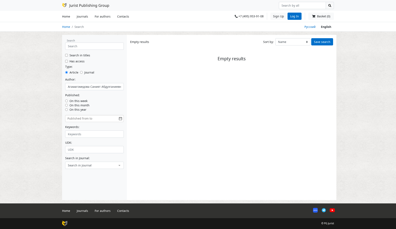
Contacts (123, 16)
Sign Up (278, 16)
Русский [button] (310, 27)
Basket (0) (323, 16)
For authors (103, 16)
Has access (77, 61)
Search (71, 40)
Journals (82, 16)
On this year (78, 110)
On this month (80, 105)
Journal (89, 72)
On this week (78, 101)
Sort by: (268, 42)
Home (66, 16)
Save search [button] (322, 42)
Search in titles (80, 55)
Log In (294, 16)
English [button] (326, 27)
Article (74, 72)
